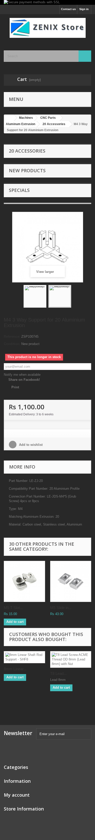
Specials (19, 190)
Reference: (12, 336)
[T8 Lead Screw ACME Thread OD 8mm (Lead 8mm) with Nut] (70, 659)
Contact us (68, 9)
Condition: (12, 344)
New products (27, 170)
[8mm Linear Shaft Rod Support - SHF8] (24, 657)
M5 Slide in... (60, 607)
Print (15, 387)
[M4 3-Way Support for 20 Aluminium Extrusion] (35, 296)
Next (75, 297)
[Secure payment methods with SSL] (47, 2)
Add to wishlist (30, 445)
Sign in (84, 9)
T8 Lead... (58, 673)
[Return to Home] (9, 118)
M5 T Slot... (13, 607)
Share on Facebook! (24, 380)
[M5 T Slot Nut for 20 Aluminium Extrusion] (24, 581)
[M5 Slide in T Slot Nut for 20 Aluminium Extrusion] (70, 581)
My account (17, 795)
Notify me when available (22, 374)
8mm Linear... (15, 669)
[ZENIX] (47, 28)
